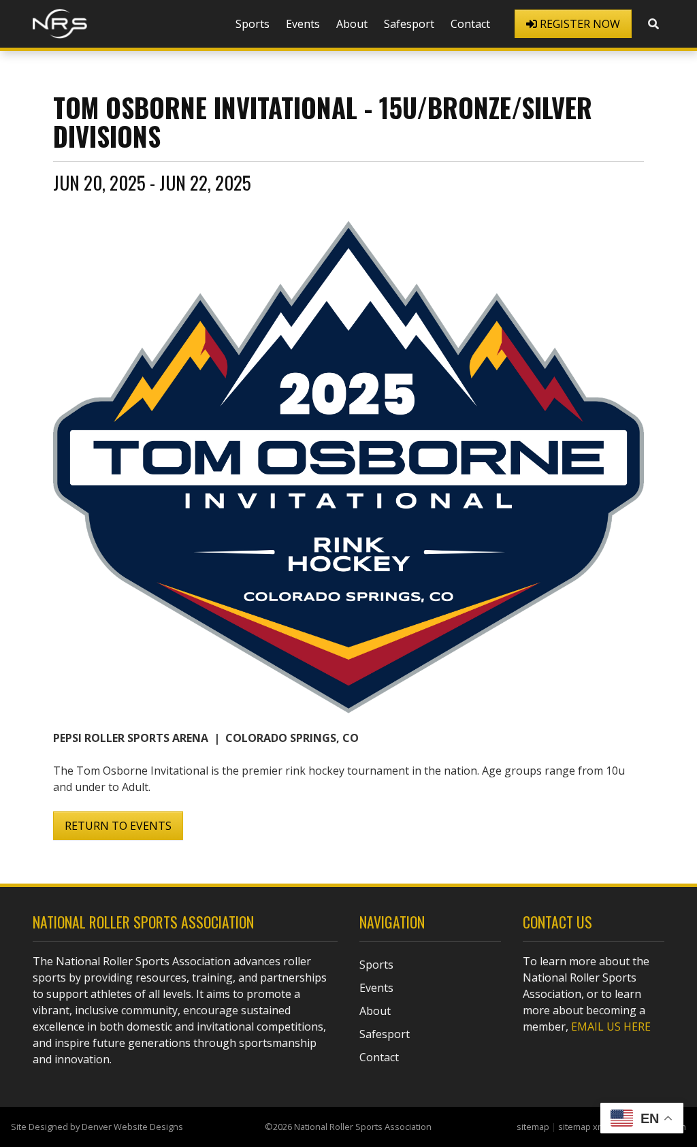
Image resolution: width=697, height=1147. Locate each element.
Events (303, 23)
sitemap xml (582, 1126)
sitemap (533, 1126)
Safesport (409, 23)
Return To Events (118, 825)
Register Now (578, 23)
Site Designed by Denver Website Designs (97, 1126)
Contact (470, 23)
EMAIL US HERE (611, 1026)
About (352, 23)
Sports (253, 23)
